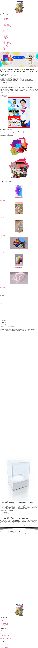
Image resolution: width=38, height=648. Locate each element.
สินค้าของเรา (4, 17)
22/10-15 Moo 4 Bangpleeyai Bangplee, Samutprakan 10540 (11, 645)
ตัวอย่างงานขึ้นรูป (5, 29)
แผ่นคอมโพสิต (6, 23)
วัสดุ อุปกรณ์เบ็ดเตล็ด (7, 26)
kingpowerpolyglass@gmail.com (6, 639)
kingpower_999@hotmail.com (5, 638)
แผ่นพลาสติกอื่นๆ (7, 25)
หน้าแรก (3, 15)
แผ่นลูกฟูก (7, 132)
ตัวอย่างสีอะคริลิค (5, 27)
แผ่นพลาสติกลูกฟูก (7, 24)
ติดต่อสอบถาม (2, 49)
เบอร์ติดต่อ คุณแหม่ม (3, 630)
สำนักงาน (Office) (3, 644)
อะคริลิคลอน (19, 232)
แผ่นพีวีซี (3, 132)
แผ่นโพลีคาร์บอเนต (7, 21)
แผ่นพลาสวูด (6, 20)
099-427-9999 (8, 324)
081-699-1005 (21, 324)
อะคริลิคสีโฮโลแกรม (19, 197)
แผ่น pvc (5, 19)
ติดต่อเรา (3, 31)
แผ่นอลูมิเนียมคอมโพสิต (19, 267)
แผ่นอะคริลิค (6, 18)
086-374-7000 (15, 324)
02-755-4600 (2, 50)
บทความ (3, 30)
